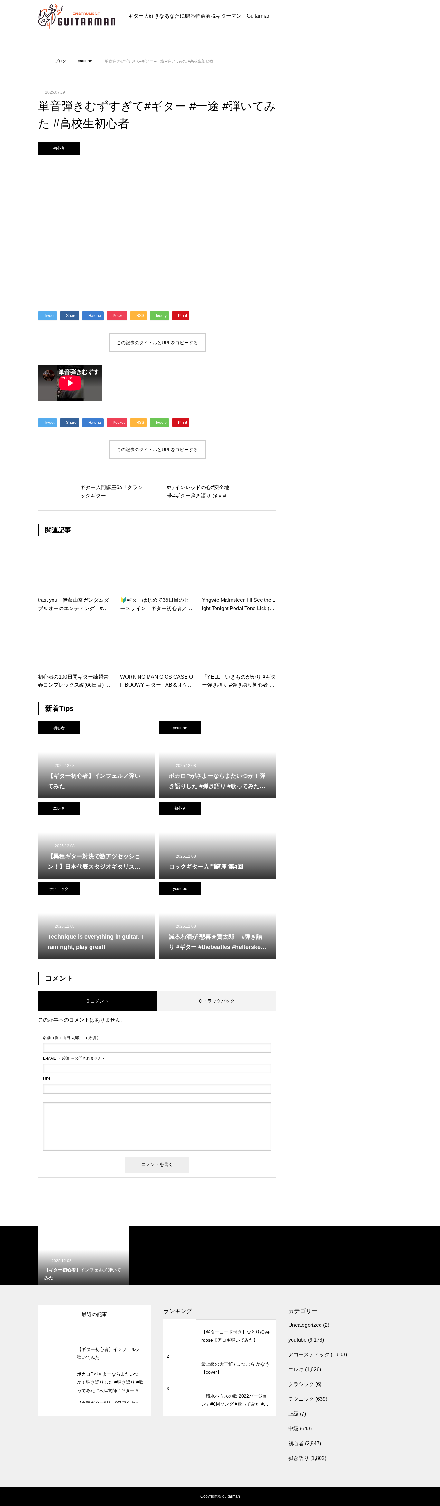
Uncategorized (305, 1325)
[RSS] (43, 1496)
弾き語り (298, 1458)
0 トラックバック (216, 1001)
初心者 (59, 148)
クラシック (301, 1384)
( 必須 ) (70, 1038)
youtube (180, 728)
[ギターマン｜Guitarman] (76, 16)
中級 (293, 1428)
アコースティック (309, 1354)
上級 (293, 1414)
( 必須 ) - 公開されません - (73, 1058)
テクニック (59, 889)
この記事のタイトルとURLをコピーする (157, 342)
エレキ (59, 808)
